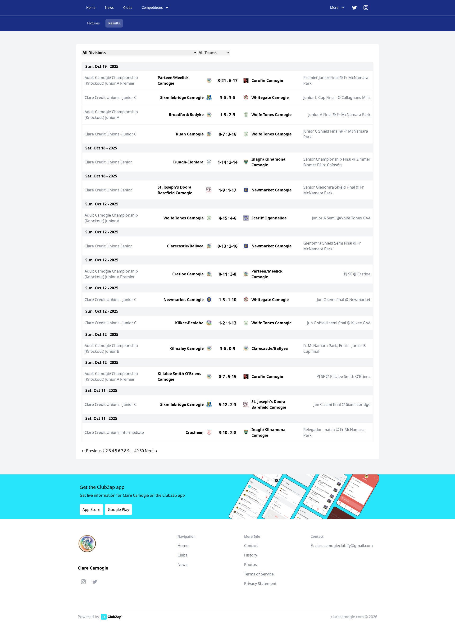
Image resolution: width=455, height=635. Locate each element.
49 (136, 450)
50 (142, 450)
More (334, 7)
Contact (251, 545)
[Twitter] (94, 582)
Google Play (118, 509)
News (109, 7)
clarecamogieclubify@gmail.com (344, 545)
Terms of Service (259, 574)
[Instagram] (83, 582)
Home (91, 7)
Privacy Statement (260, 583)
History (250, 555)
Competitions (152, 7)
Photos (250, 564)
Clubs (127, 7)
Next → (151, 450)
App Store (91, 509)
